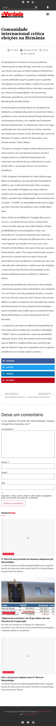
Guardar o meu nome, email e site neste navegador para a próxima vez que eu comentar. (26, 497)
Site (3, 483)
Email (4, 472)
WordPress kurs (44, 711)
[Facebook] (23, 2)
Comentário (8, 429)
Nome (5, 462)
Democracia (8, 613)
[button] (47, 14)
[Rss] (33, 2)
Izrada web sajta (29, 714)
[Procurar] (36, 7)
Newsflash (8, 554)
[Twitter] (28, 2)
